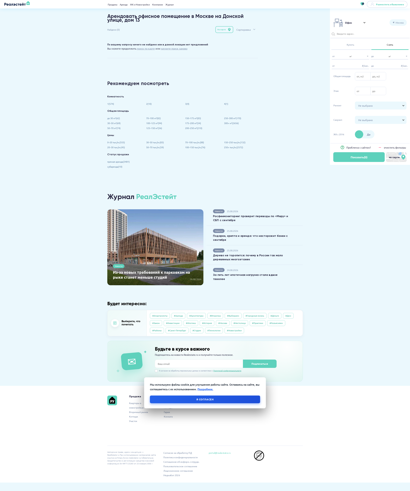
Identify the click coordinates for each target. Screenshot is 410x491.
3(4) (187, 103)
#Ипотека (191, 323)
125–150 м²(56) (154, 128)
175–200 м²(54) (193, 123)
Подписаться (259, 363)
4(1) (226, 103)
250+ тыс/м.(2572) (233, 147)
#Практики (257, 323)
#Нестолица (240, 323)
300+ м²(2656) (231, 123)
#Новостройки (234, 330)
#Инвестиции (173, 323)
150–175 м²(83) (193, 118)
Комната (168, 416)
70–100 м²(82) (153, 118)
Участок (133, 421)
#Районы (157, 330)
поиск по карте (146, 48)
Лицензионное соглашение (178, 470)
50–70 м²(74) (114, 128)
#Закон (156, 323)
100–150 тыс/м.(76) (195, 147)
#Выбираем (233, 315)
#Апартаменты (160, 315)
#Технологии (214, 330)
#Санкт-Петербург (177, 330)
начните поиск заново (174, 48)
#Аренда (178, 315)
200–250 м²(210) (193, 128)
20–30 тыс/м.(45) (116, 147)
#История (207, 323)
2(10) (149, 103)
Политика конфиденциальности (180, 457)
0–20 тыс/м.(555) (116, 142)
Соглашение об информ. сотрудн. (181, 461)
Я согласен (205, 399)
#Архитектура (196, 315)
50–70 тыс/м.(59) (155, 147)
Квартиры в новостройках (136, 405)
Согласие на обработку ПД (177, 452)
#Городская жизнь (255, 315)
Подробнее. (205, 389)
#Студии (197, 330)
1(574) (110, 103)
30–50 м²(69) (114, 123)
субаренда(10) (114, 166)
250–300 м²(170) (232, 118)
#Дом (288, 315)
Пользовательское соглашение (180, 466)
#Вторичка (215, 315)
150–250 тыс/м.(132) (235, 142)
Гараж (167, 412)
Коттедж (133, 416)
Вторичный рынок (138, 412)
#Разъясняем (276, 323)
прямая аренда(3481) (118, 161)
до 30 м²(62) (113, 118)
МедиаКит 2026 (171, 475)
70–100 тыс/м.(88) (194, 142)
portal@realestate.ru (220, 452)
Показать (359, 157)
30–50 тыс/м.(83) (155, 142)
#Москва (222, 323)
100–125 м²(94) (154, 123)
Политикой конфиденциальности (227, 370)
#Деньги (275, 315)
